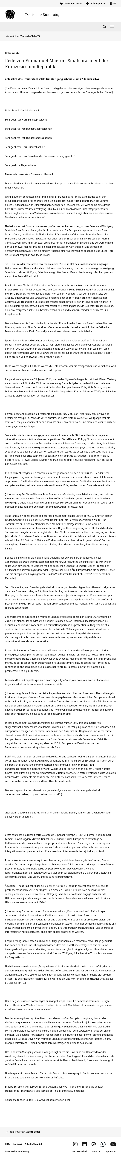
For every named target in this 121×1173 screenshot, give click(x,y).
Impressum (110, 1151)
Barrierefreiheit (79, 1151)
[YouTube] (113, 1144)
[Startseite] (32, 14)
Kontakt (17, 1144)
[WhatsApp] (103, 1144)
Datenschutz (96, 1151)
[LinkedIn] (84, 1144)
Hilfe (7, 1144)
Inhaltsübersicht (34, 1144)
